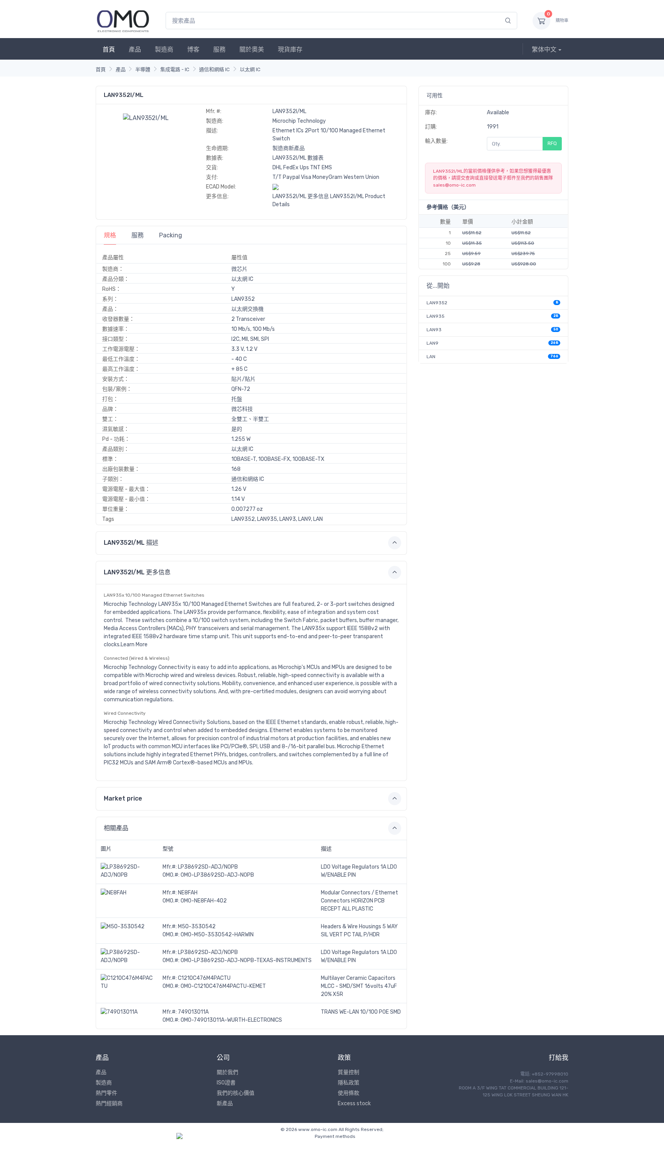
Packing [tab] (170, 235)
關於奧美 (251, 49)
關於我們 (227, 1072)
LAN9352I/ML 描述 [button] (131, 542)
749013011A (193, 1012)
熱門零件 (106, 1093)
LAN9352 (437, 302)
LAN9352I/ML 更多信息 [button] (137, 572)
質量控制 (348, 1072)
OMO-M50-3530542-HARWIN (217, 934)
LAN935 (436, 316)
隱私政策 (348, 1082)
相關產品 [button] (116, 828)
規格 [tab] (110, 235)
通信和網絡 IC (214, 69)
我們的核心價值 (235, 1093)
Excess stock (354, 1103)
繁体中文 (544, 49)
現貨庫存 (290, 49)
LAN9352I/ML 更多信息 (300, 196)
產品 (135, 49)
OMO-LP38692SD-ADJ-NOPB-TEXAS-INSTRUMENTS (246, 960)
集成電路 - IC (174, 69)
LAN (431, 356)
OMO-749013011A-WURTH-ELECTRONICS (231, 1020)
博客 (193, 49)
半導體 (142, 69)
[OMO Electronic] (123, 21)
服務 (219, 49)
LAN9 (432, 343)
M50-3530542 (197, 926)
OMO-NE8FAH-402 (204, 900)
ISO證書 (226, 1082)
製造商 (164, 49)
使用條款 (348, 1093)
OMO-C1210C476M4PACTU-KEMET (223, 986)
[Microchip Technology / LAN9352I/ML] (146, 117)
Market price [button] (123, 798)
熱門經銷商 (109, 1103)
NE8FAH (188, 892)
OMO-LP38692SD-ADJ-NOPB (217, 875)
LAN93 (434, 329)
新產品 (225, 1103)
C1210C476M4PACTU (204, 978)
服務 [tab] (137, 235)
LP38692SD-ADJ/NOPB (208, 867)
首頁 (109, 49)
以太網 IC (250, 69)
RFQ (552, 143)
